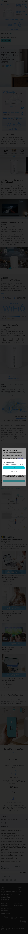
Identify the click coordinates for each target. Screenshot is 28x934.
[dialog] (14, 467)
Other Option (14, 471)
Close (24, 460)
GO (14, 467)
